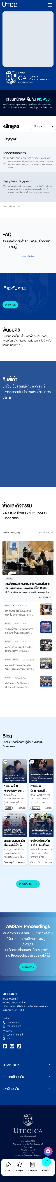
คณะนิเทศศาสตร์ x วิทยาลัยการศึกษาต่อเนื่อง (26, 260)
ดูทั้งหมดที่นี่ (28, 1114)
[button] (50, 5)
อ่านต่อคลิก (10, 452)
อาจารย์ (7, 120)
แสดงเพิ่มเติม (25, 1031)
